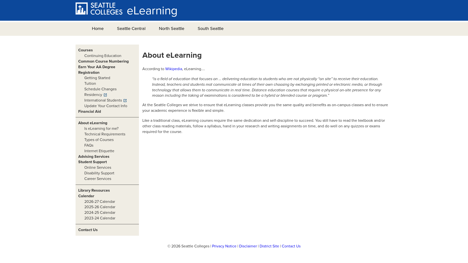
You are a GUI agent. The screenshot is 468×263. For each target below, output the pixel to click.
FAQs (88, 145)
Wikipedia (173, 68)
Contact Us (88, 229)
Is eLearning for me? (101, 128)
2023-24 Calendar (99, 218)
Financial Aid (89, 111)
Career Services (97, 178)
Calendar (86, 196)
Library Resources (94, 190)
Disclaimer (248, 246)
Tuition (90, 83)
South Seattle (211, 28)
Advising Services (93, 156)
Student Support (92, 162)
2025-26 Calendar (99, 207)
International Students (103, 100)
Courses (85, 50)
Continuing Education (102, 55)
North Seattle (171, 28)
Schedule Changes (100, 89)
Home (98, 28)
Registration (88, 72)
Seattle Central (131, 28)
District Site (269, 246)
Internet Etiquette (99, 151)
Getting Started (97, 77)
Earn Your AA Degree (96, 67)
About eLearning (92, 123)
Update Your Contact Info (105, 105)
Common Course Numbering (103, 61)
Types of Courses (99, 139)
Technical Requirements (104, 134)
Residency (93, 94)
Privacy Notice (224, 246)
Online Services (97, 167)
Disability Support (99, 173)
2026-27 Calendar (99, 201)
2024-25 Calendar (99, 212)
